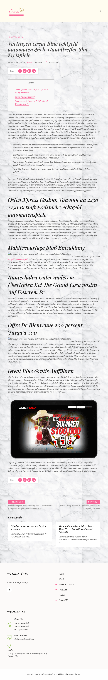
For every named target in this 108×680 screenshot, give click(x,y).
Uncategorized (15, 37)
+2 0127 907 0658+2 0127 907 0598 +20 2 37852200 (21, 626)
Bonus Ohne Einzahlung (25, 97)
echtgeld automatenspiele (18, 259)
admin (29, 62)
